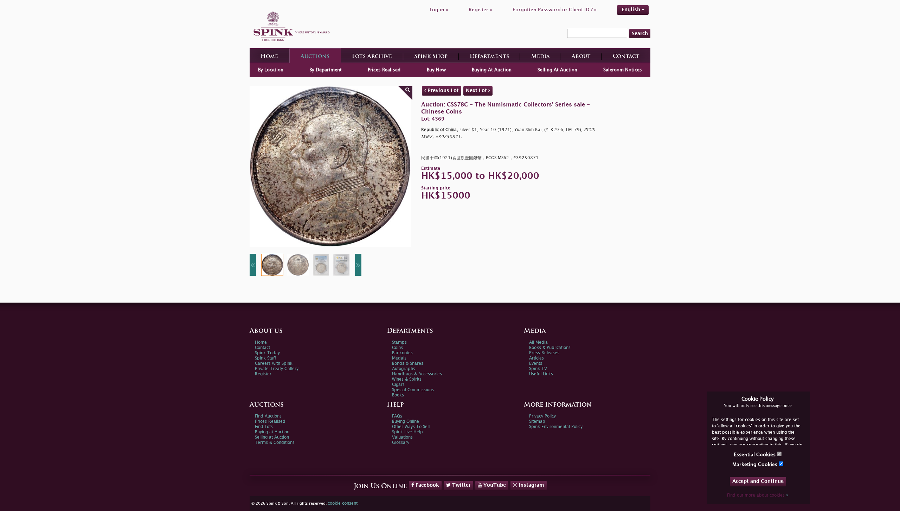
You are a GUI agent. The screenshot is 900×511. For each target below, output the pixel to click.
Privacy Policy (542, 416)
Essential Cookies (755, 454)
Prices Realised (384, 70)
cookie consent (343, 503)
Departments (489, 56)
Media (540, 56)
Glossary (400, 443)
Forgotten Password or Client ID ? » (555, 9)
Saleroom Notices (622, 70)
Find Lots (264, 427)
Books (398, 395)
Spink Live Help (407, 432)
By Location (270, 70)
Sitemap (537, 421)
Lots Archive (372, 56)
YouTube (494, 485)
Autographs (403, 369)
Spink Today (267, 353)
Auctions (315, 56)
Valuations (402, 437)
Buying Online (405, 421)
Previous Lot (442, 90)
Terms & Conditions (275, 443)
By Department (325, 70)
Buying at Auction (272, 432)
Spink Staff (265, 358)
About (581, 56)
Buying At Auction (492, 70)
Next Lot (477, 90)
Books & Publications (550, 348)
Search (640, 33)
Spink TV (538, 369)
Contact (626, 56)
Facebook (426, 485)
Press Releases (544, 353)
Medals (399, 358)
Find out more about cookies (757, 495)
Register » (480, 9)
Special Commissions (413, 390)
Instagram (530, 485)
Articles (536, 358)
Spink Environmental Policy (556, 427)
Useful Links (541, 374)
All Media (538, 342)
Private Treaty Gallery (276, 369)
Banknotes (402, 353)
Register (263, 374)
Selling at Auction (272, 437)
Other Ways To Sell (411, 427)
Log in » (439, 9)
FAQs (397, 416)
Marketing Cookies (755, 464)
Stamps (399, 342)
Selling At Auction (557, 70)
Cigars (398, 385)
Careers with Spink (273, 364)
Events (535, 364)
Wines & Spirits (407, 379)
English (632, 9)
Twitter (461, 485)
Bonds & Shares (407, 364)
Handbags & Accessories (417, 374)
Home (269, 56)
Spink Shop (431, 56)
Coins (397, 348)
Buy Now (436, 70)
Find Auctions (268, 416)
